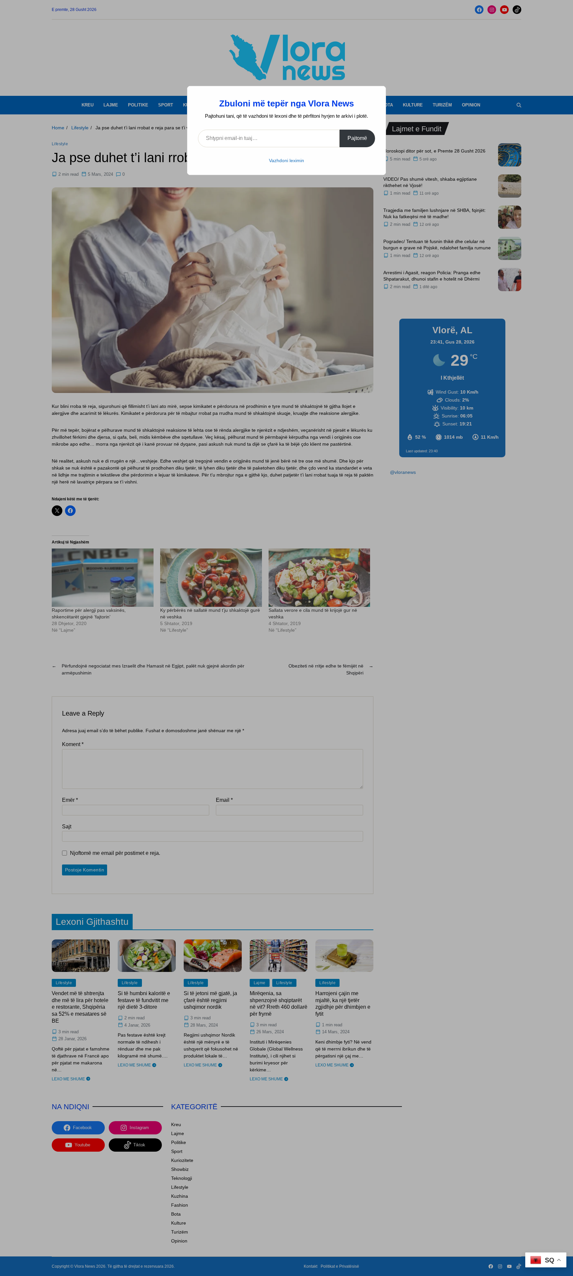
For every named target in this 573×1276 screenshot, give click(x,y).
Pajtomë (357, 138)
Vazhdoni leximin (286, 160)
